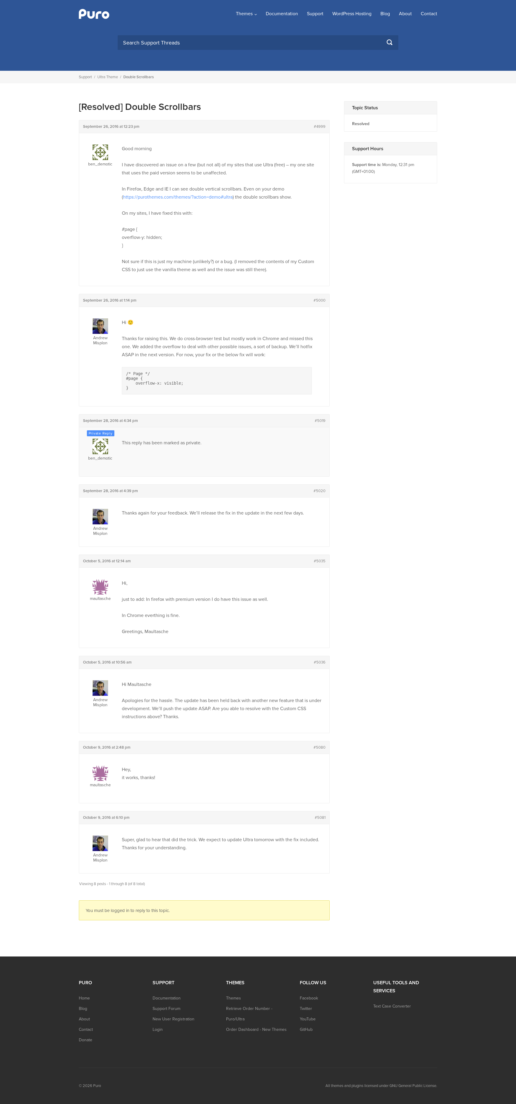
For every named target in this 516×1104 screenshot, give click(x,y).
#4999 (319, 126)
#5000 (319, 300)
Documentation (282, 14)
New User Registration (173, 1019)
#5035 (319, 561)
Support (315, 14)
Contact (429, 14)
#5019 (320, 420)
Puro (97, 1085)
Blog (385, 14)
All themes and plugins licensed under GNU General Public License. (381, 1085)
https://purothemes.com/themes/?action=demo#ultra (178, 197)
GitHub (306, 1029)
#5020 (319, 491)
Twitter (306, 1008)
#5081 (320, 817)
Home (84, 998)
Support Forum (166, 1008)
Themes (244, 14)
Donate (85, 1039)
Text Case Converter (392, 1006)
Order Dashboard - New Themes (256, 1029)
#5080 (319, 747)
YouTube (308, 1019)
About (405, 14)
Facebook (309, 998)
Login (158, 1029)
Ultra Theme (107, 77)
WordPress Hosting (351, 14)
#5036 (319, 662)
